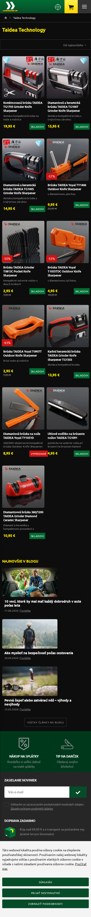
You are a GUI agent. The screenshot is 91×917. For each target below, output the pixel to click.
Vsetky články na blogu (45, 722)
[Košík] (71, 6)
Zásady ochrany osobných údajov (32, 808)
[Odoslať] (78, 792)
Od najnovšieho (73, 45)
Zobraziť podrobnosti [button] (45, 903)
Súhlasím (45, 882)
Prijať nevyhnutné (45, 893)
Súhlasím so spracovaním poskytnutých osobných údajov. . (47, 806)
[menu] (84, 6)
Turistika (25, 610)
